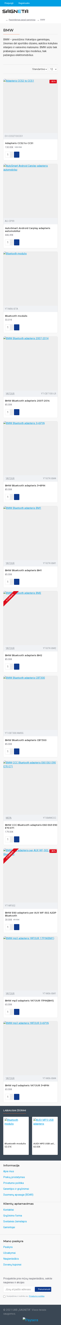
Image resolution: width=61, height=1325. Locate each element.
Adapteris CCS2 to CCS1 (19, 143)
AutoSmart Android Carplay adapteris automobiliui (27, 230)
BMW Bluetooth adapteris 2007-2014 (27, 400)
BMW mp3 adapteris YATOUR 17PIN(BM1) (29, 1000)
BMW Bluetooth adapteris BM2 (23, 655)
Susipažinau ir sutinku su (25, 1296)
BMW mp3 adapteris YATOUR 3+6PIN (27, 1085)
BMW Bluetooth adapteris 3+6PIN (25, 485)
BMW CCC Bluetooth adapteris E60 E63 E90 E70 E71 (31, 826)
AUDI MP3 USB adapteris (44, 1143)
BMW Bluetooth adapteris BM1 (23, 570)
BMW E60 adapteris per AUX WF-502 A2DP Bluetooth (30, 914)
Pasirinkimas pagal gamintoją (22, 20)
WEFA (9, 818)
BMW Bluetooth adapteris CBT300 (26, 740)
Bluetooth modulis (16, 315)
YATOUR (10, 393)
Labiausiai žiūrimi (14, 1110)
